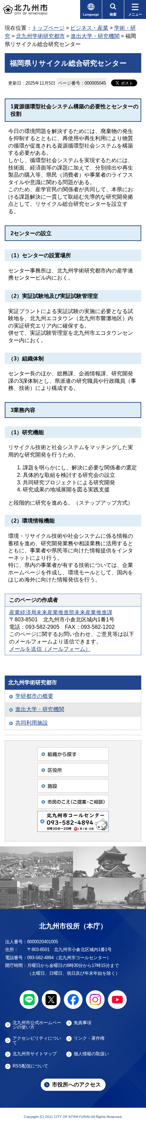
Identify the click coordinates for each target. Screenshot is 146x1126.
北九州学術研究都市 (40, 36)
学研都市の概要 (34, 696)
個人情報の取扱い (91, 1054)
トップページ (48, 28)
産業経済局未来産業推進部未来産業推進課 (60, 612)
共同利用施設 (31, 723)
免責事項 (82, 1022)
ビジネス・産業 (89, 28)
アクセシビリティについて (37, 1040)
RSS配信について (30, 1066)
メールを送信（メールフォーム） (50, 649)
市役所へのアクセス (76, 1084)
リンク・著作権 (89, 1038)
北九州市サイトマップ (35, 1054)
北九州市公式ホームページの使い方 (37, 1024)
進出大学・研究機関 (95, 36)
